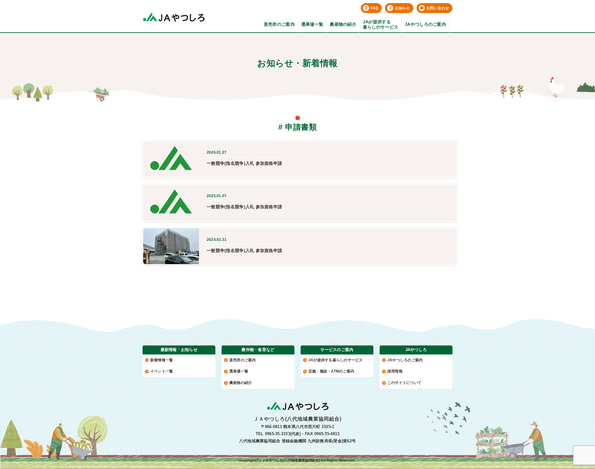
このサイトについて (404, 383)
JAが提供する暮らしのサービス (380, 24)
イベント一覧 (161, 371)
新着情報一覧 (161, 360)
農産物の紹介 (343, 24)
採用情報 (395, 371)
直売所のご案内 (279, 24)
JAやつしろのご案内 (425, 24)
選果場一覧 (312, 24)
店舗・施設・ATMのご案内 (331, 371)
